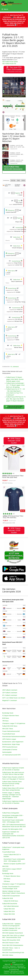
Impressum (13, 966)
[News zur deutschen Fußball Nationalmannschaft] (11, 3)
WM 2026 (5, 866)
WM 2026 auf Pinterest (17, 971)
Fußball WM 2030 (9, 909)
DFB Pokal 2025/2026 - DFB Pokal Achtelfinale (13, 77)
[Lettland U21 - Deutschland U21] (14, 667)
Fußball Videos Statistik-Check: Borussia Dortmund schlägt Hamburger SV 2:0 (12, 783)
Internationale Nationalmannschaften (13, 736)
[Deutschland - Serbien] (14, 619)
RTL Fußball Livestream (9, 695)
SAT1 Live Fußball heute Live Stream (13, 698)
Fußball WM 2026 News (9, 726)
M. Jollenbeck (15, 366)
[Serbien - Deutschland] (14, 631)
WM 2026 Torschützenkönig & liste (13, 952)
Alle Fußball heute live (9, 63)
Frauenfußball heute (8, 734)
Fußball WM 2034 (9, 911)
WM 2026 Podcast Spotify (17, 973)
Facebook (6, 971)
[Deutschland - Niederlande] (14, 636)
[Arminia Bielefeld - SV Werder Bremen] (12, 122)
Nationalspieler (7, 752)
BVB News (5, 718)
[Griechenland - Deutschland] (14, 625)
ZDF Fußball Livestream (9, 692)
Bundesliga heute (7, 713)
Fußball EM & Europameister (11, 896)
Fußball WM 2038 (9, 914)
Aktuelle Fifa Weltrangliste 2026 (12, 829)
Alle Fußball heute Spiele (10, 61)
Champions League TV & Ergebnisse (13, 723)
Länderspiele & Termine (9, 749)
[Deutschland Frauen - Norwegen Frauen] (14, 650)
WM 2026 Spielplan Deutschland (12, 933)
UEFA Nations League (9, 739)
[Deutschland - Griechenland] (14, 613)
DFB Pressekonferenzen (9, 747)
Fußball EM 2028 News (11, 901)
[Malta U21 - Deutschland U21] (14, 673)
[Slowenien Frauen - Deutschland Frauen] (14, 656)
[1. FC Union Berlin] (6, 85)
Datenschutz (20, 966)
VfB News (5, 721)
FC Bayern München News (10, 715)
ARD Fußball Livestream (9, 690)
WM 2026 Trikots (7, 728)
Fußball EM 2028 (7, 898)
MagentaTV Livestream (9, 700)
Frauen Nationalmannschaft (11, 731)
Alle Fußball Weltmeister (11, 906)
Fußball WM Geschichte (9, 903)
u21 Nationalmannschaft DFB (11, 755)
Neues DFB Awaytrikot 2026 (11, 940)
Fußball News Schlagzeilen (10, 813)
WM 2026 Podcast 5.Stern (10, 942)
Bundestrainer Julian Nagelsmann (12, 742)
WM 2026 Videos (7, 955)
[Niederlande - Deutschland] (14, 607)
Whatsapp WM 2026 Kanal (9, 967)
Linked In (6, 973)
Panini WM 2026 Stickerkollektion (12, 945)
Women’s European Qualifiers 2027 (14, 863)
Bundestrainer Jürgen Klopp (11, 744)
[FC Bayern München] (22, 85)
